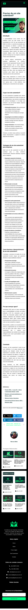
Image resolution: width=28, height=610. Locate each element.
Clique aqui (19, 407)
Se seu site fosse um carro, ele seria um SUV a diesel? (7, 505)
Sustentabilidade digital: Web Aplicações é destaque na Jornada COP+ (7, 487)
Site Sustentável (14, 553)
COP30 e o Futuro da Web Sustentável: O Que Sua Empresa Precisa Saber (19, 461)
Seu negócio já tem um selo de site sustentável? (20, 505)
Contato (14, 557)
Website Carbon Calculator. (12, 398)
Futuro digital (14, 550)
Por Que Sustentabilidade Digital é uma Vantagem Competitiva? (7, 462)
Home (14, 543)
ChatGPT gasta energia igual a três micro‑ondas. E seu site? (20, 487)
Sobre (14, 546)
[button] (24, 3)
